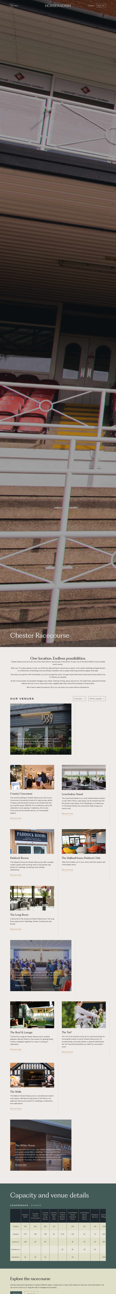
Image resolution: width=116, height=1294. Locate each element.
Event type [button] (78, 699)
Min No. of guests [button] (96, 699)
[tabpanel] (58, 1235)
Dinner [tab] (36, 1205)
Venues (15, 629)
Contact (91, 6)
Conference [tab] (19, 1205)
